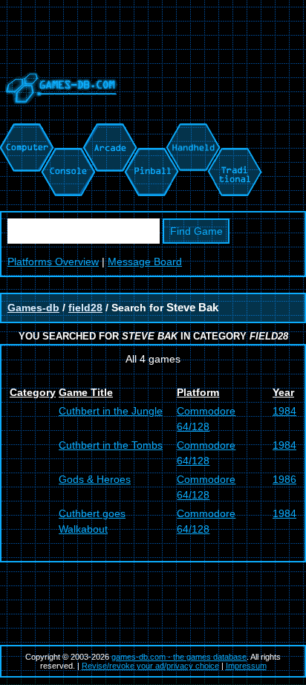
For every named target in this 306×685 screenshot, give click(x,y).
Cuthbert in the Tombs (111, 445)
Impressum (246, 665)
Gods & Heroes (95, 479)
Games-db (33, 308)
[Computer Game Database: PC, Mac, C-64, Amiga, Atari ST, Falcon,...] (24, 131)
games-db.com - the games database (179, 656)
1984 (284, 411)
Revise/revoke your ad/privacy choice (150, 665)
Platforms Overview (53, 261)
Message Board (145, 261)
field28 (85, 308)
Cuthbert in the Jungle (111, 411)
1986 (284, 479)
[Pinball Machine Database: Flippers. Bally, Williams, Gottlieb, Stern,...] (150, 131)
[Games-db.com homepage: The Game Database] (58, 115)
